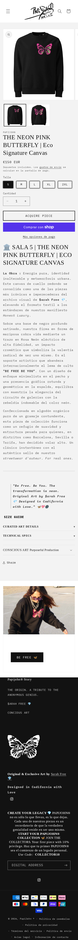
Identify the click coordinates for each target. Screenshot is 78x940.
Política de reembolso (54, 918)
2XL (65, 184)
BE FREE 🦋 (27, 657)
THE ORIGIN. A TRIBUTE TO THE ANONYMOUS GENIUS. (33, 692)
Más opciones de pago (39, 236)
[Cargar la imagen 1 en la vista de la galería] (15, 115)
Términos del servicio (26, 931)
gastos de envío (51, 167)
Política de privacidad (41, 924)
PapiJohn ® (27, 918)
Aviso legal (22, 937)
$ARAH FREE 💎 (19, 703)
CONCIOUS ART (19, 712)
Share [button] (11, 562)
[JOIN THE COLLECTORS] (66, 865)
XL (49, 184)
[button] (8, 11)
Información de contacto (52, 937)
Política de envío (59, 931)
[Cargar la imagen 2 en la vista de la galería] (39, 115)
